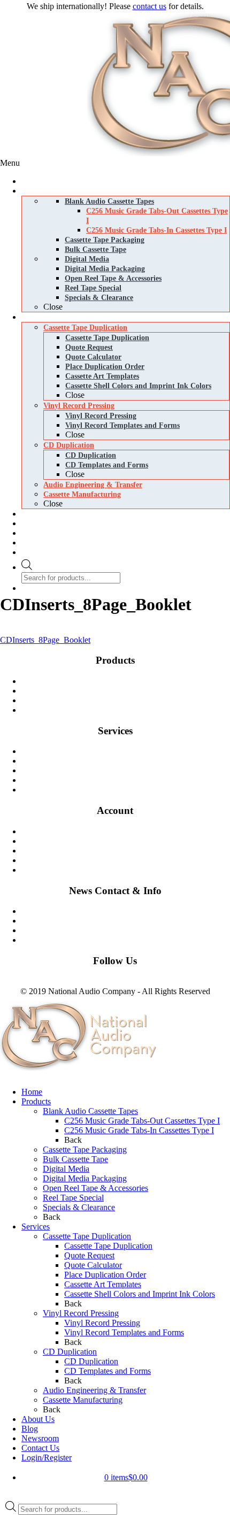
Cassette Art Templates (102, 1284)
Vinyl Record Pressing (130, 760)
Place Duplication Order (105, 1274)
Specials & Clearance (79, 1207)
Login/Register (46, 1457)
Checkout (129, 850)
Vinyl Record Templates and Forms (124, 1332)
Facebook (16, 981)
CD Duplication (130, 770)
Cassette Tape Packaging (85, 1149)
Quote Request (89, 1255)
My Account (130, 869)
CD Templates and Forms (107, 1370)
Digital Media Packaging (130, 709)
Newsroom (130, 930)
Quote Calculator (93, 1265)
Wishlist (130, 860)
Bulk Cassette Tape (75, 1159)
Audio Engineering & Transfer (94, 1390)
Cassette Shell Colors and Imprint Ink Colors (139, 1293)
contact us (149, 6)
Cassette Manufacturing (130, 780)
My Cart (130, 840)
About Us (38, 1419)
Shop (130, 831)
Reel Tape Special (73, 1197)
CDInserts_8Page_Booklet (45, 639)
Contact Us (130, 911)
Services (35, 1226)
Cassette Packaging (130, 690)
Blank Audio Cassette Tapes (130, 681)
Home (31, 1091)
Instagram (49, 981)
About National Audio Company (129, 939)
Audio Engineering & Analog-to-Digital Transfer (130, 789)
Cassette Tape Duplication (130, 751)
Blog (129, 920)
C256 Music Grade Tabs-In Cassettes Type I (139, 1130)
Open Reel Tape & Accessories (95, 1188)
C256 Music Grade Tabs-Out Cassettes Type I (142, 1120)
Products (36, 1101)
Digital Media (129, 700)
